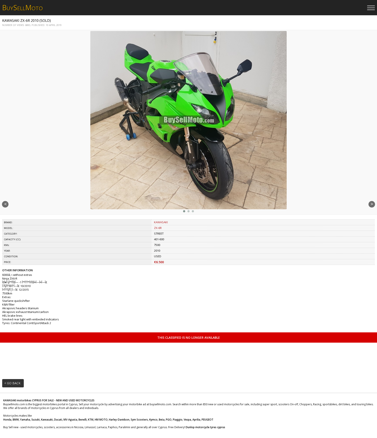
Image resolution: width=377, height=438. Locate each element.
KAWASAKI (161, 222)
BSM (22, 7)
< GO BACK (12, 383)
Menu (371, 8)
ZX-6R (158, 228)
